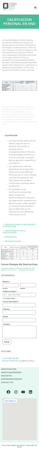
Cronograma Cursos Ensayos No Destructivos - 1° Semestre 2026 (18, 269)
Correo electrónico (11, 301)
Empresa (6, 309)
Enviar (7, 342)
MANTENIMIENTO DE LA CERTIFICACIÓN (14, 232)
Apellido (22, 288)
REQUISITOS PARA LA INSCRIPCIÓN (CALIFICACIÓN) (19, 225)
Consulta (6, 324)
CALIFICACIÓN (11, 136)
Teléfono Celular (10, 291)
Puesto (5, 317)
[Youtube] (23, 392)
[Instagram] (16, 392)
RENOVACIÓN (11, 237)
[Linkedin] (30, 392)
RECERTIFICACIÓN (13, 241)
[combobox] (5, 295)
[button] (35, 7)
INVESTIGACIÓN (8, 369)
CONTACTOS (7, 382)
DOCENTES (6, 376)
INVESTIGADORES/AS (11, 372)
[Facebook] (8, 392)
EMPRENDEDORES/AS (11, 379)
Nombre (6, 282)
